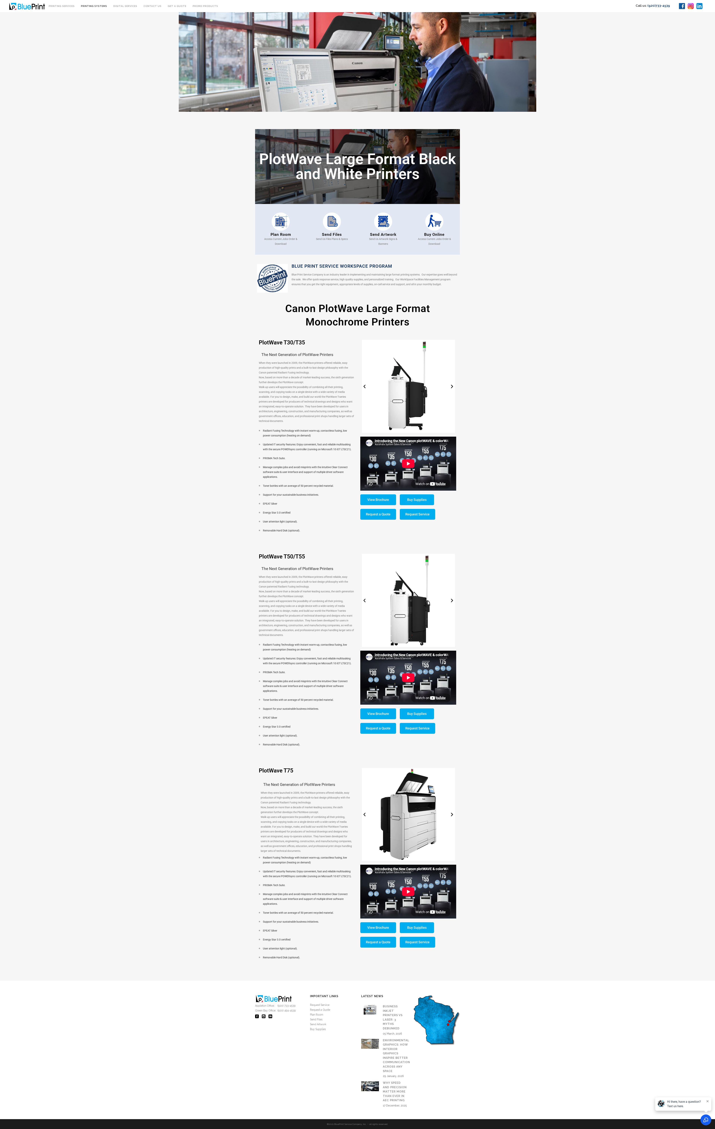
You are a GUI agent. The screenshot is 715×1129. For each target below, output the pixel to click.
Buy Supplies (318, 1029)
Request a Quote (320, 1009)
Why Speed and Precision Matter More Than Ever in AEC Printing (395, 1091)
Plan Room (316, 1014)
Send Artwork (318, 1024)
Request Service (319, 1004)
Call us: (653, 5)
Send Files (316, 1019)
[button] (364, 386)
